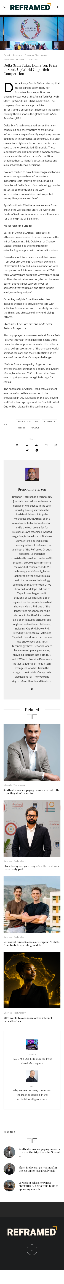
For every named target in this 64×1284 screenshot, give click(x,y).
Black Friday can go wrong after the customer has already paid (31, 868)
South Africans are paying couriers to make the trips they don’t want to (32, 792)
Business (29, 55)
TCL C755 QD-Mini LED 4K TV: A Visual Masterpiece (32, 1058)
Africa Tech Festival (46, 96)
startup (50, 83)
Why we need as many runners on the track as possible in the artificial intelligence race (32, 1093)
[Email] (46, 445)
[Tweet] (17, 445)
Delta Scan (20, 83)
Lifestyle (8, 785)
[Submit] (36, 445)
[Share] (8, 445)
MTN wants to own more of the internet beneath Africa (28, 1019)
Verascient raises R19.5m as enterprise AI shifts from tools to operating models (32, 943)
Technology (41, 55)
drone (22, 428)
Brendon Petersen (13, 55)
